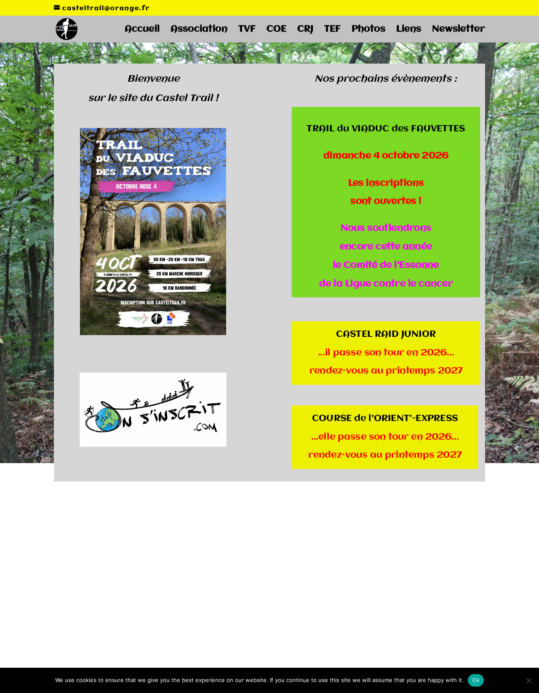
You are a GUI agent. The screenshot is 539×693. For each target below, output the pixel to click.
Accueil (142, 30)
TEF (332, 30)
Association (199, 30)
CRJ (305, 30)
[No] (528, 680)
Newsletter (458, 30)
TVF (247, 30)
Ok (476, 680)
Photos (368, 30)
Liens (408, 30)
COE (276, 30)
